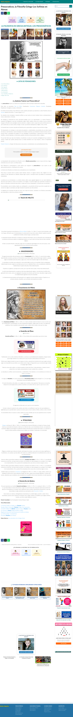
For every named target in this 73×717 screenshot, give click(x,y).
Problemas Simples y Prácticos (63, 540)
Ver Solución (63, 643)
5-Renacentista (4, 90)
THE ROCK (58, 344)
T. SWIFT (69, 342)
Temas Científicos (33, 709)
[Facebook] (2, 13)
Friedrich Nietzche (5, 144)
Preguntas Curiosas (47, 711)
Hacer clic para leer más (63, 74)
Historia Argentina (18, 707)
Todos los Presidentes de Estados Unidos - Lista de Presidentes (39, 544)
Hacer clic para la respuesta (26, 652)
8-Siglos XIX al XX (5, 95)
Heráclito (43, 106)
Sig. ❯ (70, 180)
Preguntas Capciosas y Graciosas (63, 517)
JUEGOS (59, 104)
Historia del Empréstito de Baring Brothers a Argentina (11, 544)
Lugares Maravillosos (47, 709)
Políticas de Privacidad (62, 709)
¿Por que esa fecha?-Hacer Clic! (63, 52)
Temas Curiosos (47, 710)
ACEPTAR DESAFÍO (26, 154)
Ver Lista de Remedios (26, 399)
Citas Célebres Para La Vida (59, 221)
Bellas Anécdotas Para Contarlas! (60, 243)
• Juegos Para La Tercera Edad (28, 1)
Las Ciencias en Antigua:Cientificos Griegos (12, 510)
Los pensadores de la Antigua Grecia (17, 518)
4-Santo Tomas (4, 88)
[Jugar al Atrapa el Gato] (63, 362)
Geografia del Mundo (48, 707)
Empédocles (18, 471)
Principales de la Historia (8, 515)
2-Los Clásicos (4, 85)
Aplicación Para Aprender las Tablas (63, 619)
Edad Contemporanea (19, 713)
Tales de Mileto (18, 106)
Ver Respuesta (63, 189)
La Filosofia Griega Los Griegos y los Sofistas (13, 505)
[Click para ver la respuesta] (68, 142)
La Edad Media (18, 710)
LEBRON (63, 344)
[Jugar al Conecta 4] (63, 475)
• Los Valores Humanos (39, 1)
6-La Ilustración (4, 92)
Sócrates (3, 112)
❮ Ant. (57, 180)
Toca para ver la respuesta (26, 447)
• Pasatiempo (47, 1)
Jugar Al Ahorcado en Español (63, 494)
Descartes (36, 491)
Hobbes (41, 491)
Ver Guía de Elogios (26, 351)
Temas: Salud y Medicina (34, 707)
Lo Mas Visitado (61, 707)
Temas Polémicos (33, 710)
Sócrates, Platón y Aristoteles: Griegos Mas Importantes (15, 507)
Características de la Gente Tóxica (63, 528)
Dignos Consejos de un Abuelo (60, 232)
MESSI (58, 342)
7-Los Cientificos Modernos (7, 93)
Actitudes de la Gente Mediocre (63, 551)
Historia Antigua (18, 709)
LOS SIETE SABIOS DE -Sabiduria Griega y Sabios (16, 508)
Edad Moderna (18, 711)
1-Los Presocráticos (5, 83)
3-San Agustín (4, 87)
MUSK (63, 342)
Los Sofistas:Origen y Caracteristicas (9, 513)
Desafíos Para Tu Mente (63, 505)
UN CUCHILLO (67, 104)
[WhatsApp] (8, 13)
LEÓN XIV (69, 344)
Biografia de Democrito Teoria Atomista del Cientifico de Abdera (15, 512)
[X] (5, 13)
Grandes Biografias (18, 714)
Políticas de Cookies (62, 710)
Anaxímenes (32, 106)
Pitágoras (38, 106)
